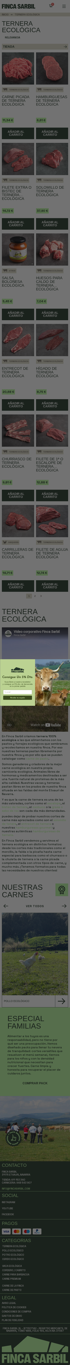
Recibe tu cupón (17, 698)
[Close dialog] (68, 661)
